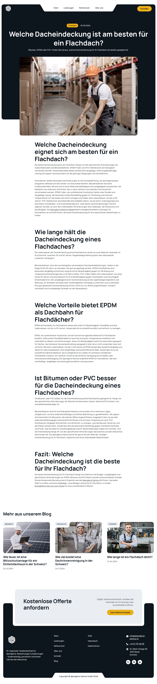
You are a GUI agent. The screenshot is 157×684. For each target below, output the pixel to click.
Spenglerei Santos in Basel (62, 209)
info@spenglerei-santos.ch (137, 637)
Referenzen (84, 8)
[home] (8, 8)
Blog (56, 661)
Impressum (93, 641)
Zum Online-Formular (120, 612)
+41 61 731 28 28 (137, 643)
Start (56, 8)
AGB (90, 636)
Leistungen (69, 8)
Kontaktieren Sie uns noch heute (49, 486)
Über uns (99, 8)
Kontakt (144, 8)
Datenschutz (94, 646)
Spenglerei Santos (90, 480)
